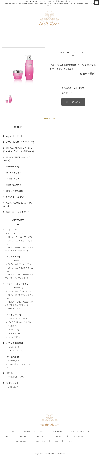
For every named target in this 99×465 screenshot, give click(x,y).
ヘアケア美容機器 (14, 343)
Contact (70, 441)
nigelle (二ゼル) (13, 184)
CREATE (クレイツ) (15, 350)
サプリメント (12, 382)
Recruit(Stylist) (21, 441)
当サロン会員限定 (14, 190)
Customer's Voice (77, 431)
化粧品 (9, 373)
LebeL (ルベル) (14, 333)
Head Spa (39, 436)
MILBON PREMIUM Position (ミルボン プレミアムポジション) (18, 150)
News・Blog (40, 441)
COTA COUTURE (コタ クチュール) (18, 204)
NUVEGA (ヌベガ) (15, 360)
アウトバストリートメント (18, 283)
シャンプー (11, 229)
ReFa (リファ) (12, 166)
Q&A (56, 441)
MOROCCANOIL (14, 308)
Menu (7, 436)
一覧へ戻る (49, 118)
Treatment (22, 436)
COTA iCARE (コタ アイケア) (20, 237)
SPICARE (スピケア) (15, 196)
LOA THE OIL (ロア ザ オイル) (20, 322)
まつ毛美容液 (12, 356)
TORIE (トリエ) (13, 178)
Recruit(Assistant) (79, 436)
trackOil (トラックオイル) (18, 318)
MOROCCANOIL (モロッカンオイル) (17, 159)
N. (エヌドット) (13, 172)
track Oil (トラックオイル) (18, 211)
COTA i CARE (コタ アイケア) (20, 142)
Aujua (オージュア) (14, 136)
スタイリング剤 (13, 314)
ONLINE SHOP (58, 436)
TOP (12, 431)
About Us (26, 431)
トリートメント (13, 256)
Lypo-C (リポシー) (15, 386)
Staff (41, 431)
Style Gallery (57, 431)
